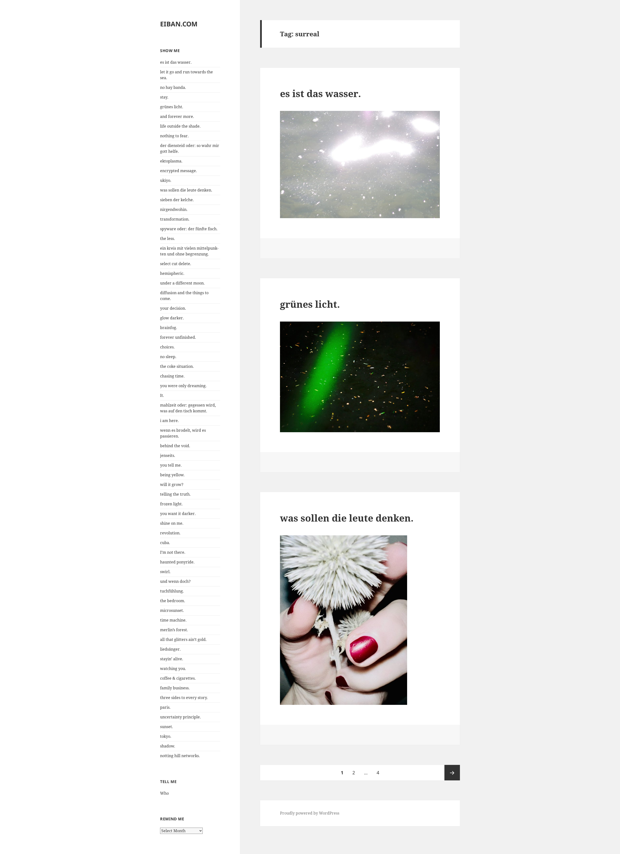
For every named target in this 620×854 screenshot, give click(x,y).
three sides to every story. (184, 697)
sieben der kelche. (177, 199)
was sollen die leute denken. (186, 190)
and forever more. (177, 116)
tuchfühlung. (172, 591)
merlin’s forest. (174, 629)
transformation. (174, 219)
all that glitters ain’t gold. (183, 639)
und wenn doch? (175, 581)
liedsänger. (170, 649)
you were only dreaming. (183, 385)
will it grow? (171, 484)
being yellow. (172, 474)
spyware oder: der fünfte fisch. (188, 228)
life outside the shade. (180, 126)
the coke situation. (177, 366)
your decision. (173, 308)
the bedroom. (172, 600)
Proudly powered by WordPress (309, 813)
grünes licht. (171, 106)
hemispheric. (172, 273)
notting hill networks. (180, 755)
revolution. (170, 533)
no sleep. (168, 356)
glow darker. (172, 318)
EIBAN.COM (178, 23)
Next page (452, 772)
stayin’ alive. (171, 659)
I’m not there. (172, 552)
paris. (165, 707)
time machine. (173, 620)
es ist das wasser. (176, 62)
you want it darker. (178, 513)
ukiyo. (165, 180)
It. (162, 395)
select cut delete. (175, 263)
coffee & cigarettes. (178, 678)
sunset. (166, 726)
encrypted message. (178, 170)
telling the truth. (175, 494)
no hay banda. (173, 87)
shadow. (167, 746)
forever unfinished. (178, 337)
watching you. (173, 668)
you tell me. (171, 465)
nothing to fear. (174, 135)
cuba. (165, 542)
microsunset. (172, 610)
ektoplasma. (171, 161)
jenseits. (167, 455)
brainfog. (168, 327)
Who (164, 793)
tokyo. (165, 736)
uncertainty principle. (180, 717)
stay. (164, 97)
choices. (167, 347)
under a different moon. (182, 283)
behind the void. (175, 445)
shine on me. (171, 523)
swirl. (165, 571)
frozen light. (171, 504)
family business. (175, 688)
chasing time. (172, 376)
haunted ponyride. (177, 562)
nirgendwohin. (173, 209)
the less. (167, 238)
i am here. (169, 420)
